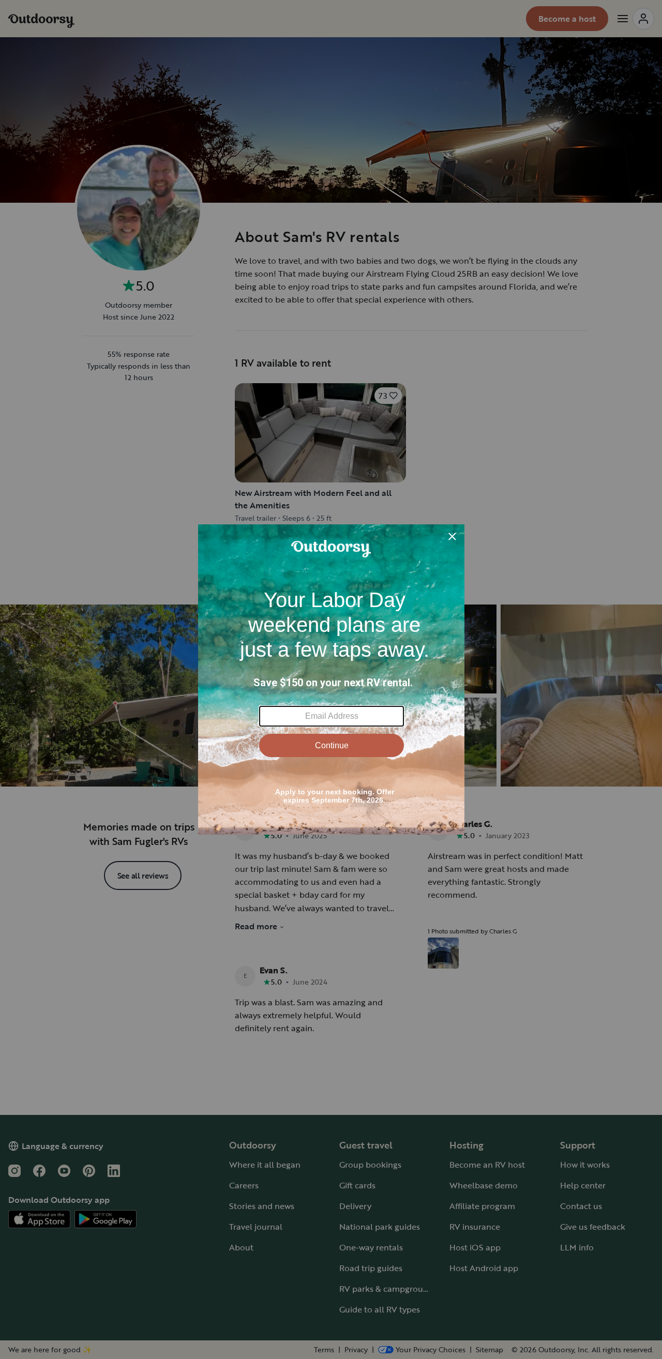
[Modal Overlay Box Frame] (331, 679)
